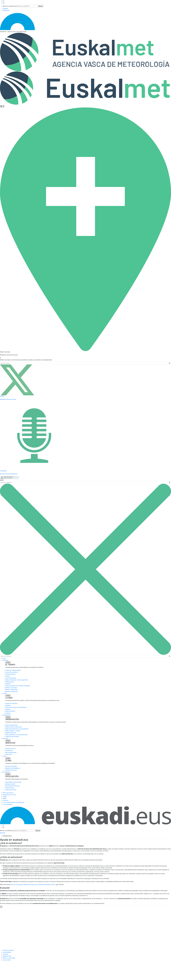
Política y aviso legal (9, 958)
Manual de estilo (10, 784)
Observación (6, 715)
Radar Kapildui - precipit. (12, 731)
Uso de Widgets (7, 804)
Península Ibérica (10, 674)
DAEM (4, 798)
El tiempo (5, 660)
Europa (7, 676)
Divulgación (6, 772)
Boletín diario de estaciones (13, 727)
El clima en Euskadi (11, 766)
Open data (8, 754)
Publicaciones (9, 788)
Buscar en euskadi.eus (9, 6)
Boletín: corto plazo (11, 687)
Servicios (5, 738)
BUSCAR (5, 8)
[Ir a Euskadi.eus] (85, 21)
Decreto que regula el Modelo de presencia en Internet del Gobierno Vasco (33, 884)
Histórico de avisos (11, 770)
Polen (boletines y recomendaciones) (16, 734)
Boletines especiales (11, 691)
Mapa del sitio (7, 956)
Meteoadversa (9, 682)
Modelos (7, 684)
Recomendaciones (10, 752)
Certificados (9, 750)
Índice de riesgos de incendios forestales (17, 685)
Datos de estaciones (11, 725)
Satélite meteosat (10, 733)
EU (3, 1)
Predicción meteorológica (13, 670)
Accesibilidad (7, 952)
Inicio (4, 658)
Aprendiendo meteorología (13, 782)
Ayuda (4, 796)
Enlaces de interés (10, 790)
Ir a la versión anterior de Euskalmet (13, 802)
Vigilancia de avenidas (12, 736)
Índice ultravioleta (10, 678)
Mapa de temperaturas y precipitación (16, 729)
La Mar (5, 693)
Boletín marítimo (10, 711)
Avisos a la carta (10, 748)
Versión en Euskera (8, 950)
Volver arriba (6, 960)
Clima (4, 756)
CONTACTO (6, 10)
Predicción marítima (11, 672)
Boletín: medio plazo (11, 689)
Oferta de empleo (8, 793)
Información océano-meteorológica (16, 707)
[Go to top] (1, 907)
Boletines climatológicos (12, 768)
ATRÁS (8, 662)
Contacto (5, 800)
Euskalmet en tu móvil (9, 794)
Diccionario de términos (12, 786)
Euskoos (7, 713)
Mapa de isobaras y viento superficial (16, 680)
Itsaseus (7, 709)
